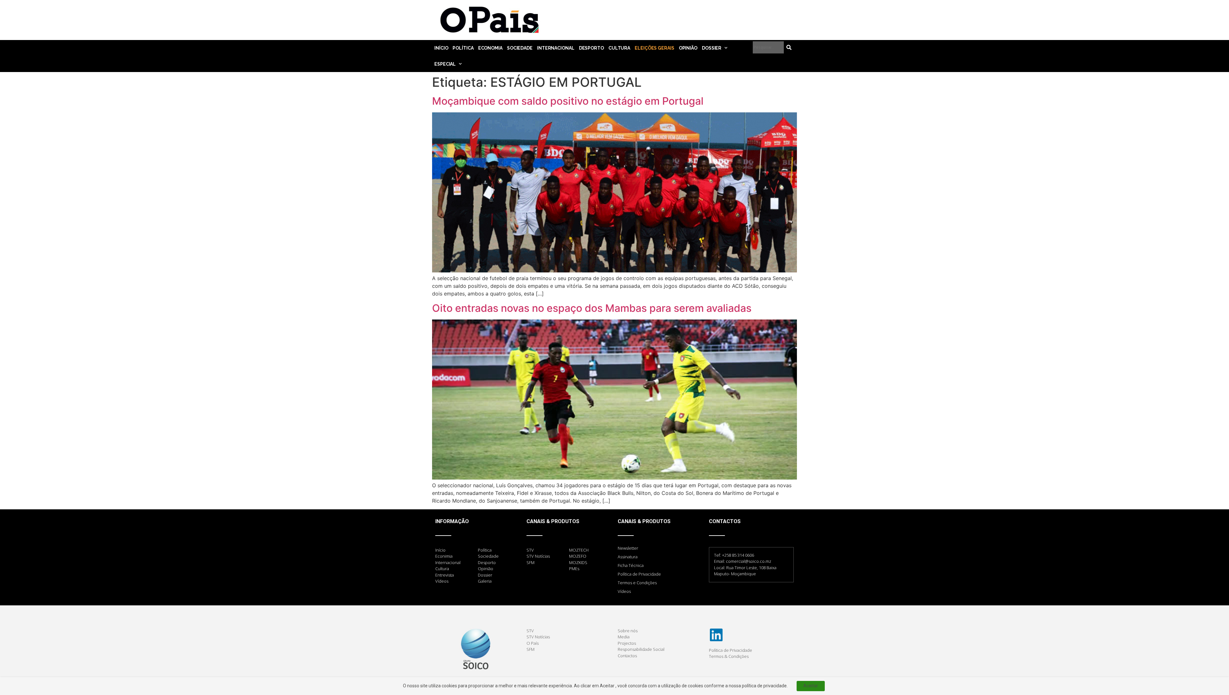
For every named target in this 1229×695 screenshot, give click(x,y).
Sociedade (520, 48)
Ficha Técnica (631, 565)
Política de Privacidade (639, 574)
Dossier (711, 48)
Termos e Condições (637, 583)
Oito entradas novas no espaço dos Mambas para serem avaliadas (591, 308)
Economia (490, 48)
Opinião (688, 48)
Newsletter (628, 548)
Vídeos (624, 591)
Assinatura (628, 557)
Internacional (555, 48)
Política (463, 48)
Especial (445, 64)
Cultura (619, 48)
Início (441, 48)
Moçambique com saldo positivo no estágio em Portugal (567, 101)
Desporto (591, 48)
